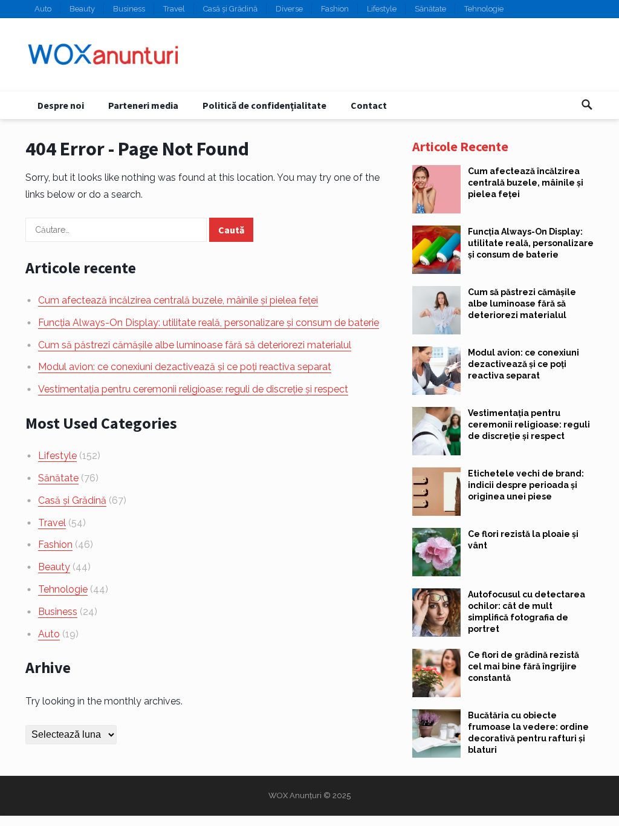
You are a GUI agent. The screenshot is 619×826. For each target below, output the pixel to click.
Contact (369, 105)
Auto (42, 8)
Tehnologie (484, 8)
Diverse (289, 8)
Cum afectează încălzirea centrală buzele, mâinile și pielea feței (178, 300)
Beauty (82, 8)
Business (129, 8)
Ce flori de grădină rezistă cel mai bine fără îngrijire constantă (523, 666)
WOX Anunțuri (295, 795)
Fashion (335, 8)
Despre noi (60, 105)
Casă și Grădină (230, 8)
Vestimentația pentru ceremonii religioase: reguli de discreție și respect (193, 389)
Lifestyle (382, 8)
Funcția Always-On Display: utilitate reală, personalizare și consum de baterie (208, 322)
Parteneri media (143, 105)
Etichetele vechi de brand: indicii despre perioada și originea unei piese (526, 485)
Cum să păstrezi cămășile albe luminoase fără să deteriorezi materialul (194, 345)
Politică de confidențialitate (264, 105)
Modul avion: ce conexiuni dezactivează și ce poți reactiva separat (184, 366)
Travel (174, 8)
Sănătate (430, 8)
